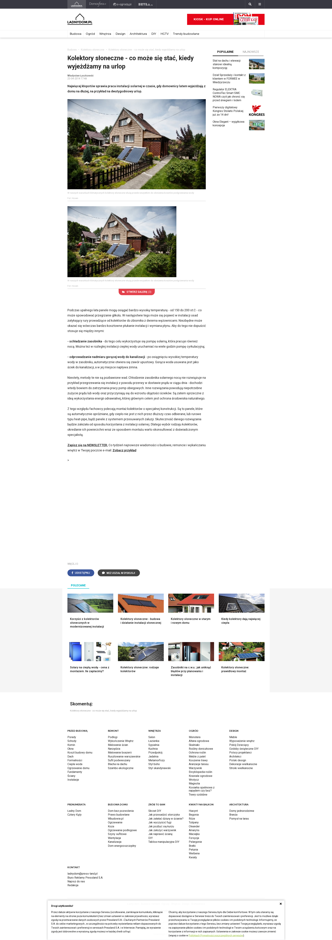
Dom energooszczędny (122, 845)
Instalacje (73, 779)
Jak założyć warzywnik (162, 830)
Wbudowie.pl (115, 818)
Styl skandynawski (159, 768)
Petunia (193, 849)
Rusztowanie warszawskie (124, 756)
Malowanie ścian (118, 745)
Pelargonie (195, 841)
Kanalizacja (114, 841)
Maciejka (194, 834)
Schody (71, 741)
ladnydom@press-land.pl (82, 873)
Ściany (71, 776)
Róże (192, 818)
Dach (70, 756)
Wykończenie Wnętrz (120, 741)
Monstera (194, 737)
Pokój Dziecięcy (239, 745)
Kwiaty (193, 857)
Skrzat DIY (154, 810)
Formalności (74, 760)
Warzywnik (195, 768)
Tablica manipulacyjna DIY (163, 841)
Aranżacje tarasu (199, 764)
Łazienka (153, 741)
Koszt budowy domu (79, 752)
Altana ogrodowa (199, 741)
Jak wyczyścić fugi (159, 822)
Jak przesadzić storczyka (164, 814)
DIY (153, 33)
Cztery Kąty (74, 814)
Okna (70, 748)
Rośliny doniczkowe (201, 748)
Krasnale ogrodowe (200, 776)
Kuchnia (153, 748)
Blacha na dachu (117, 764)
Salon (151, 737)
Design (120, 33)
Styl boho (154, 764)
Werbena (194, 853)
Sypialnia (153, 745)
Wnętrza (105, 33)
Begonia (194, 814)
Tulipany (194, 822)
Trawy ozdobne (198, 794)
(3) (139, 291)
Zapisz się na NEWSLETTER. (87, 445)
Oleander (194, 826)
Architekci (235, 756)
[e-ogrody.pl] (122, 4)
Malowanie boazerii (120, 752)
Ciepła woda (74, 764)
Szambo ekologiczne (120, 768)
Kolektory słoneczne (92, 49)
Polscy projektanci (240, 752)
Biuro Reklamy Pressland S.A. (85, 877)
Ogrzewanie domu (78, 768)
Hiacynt (193, 810)
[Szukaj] (250, 4)
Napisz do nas (76, 881)
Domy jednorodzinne (241, 810)
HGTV (164, 33)
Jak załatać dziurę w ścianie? (165, 818)
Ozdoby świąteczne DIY (244, 748)
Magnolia (194, 783)
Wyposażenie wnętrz (242, 741)
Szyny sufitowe (117, 834)
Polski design (237, 760)
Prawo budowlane (119, 814)
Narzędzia (114, 748)
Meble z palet (197, 756)
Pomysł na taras (239, 818)
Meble (233, 737)
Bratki (192, 845)
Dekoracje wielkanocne (243, 764)
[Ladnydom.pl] (76, 4)
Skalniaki (194, 745)
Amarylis (194, 830)
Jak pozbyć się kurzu (161, 826)
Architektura (138, 33)
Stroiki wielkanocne (241, 768)
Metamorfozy (156, 760)
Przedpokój (155, 752)
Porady (71, 737)
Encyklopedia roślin (200, 772)
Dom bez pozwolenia (121, 810)
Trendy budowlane (186, 33)
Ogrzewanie (115, 822)
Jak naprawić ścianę (160, 834)
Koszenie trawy (198, 760)
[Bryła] (145, 4)
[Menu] (259, 4)
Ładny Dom (74, 810)
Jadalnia (153, 756)
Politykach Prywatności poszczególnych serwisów (216, 935)
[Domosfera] (98, 4)
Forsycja (194, 838)
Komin (71, 745)
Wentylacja (114, 838)
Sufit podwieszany (119, 760)
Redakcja (72, 885)
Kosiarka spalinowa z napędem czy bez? (202, 789)
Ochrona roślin (197, 752)
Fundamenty (74, 772)
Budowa (75, 33)
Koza (111, 826)
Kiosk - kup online (209, 19)
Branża (233, 814)
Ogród (90, 33)
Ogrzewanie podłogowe (122, 830)
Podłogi (112, 737)
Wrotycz (194, 779)
